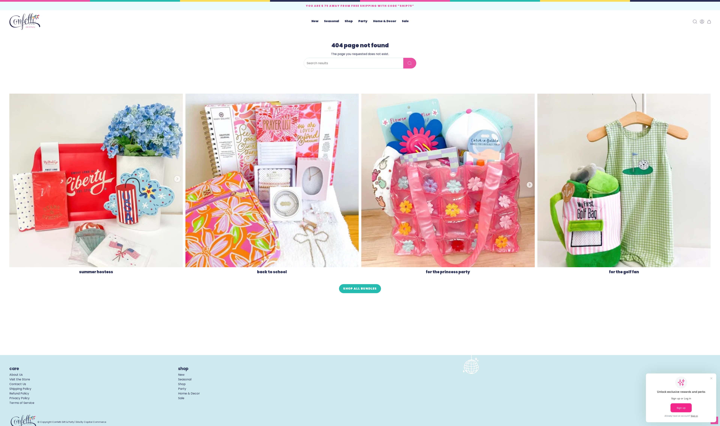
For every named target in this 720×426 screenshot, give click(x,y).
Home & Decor (189, 393)
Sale (181, 398)
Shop (182, 384)
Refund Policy (19, 393)
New (181, 375)
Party (182, 389)
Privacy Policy (19, 398)
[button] (331, 21)
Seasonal (184, 379)
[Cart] (709, 21)
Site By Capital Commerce (91, 422)
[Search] (409, 63)
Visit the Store (19, 379)
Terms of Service (21, 403)
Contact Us (17, 384)
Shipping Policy (20, 389)
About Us (16, 375)
